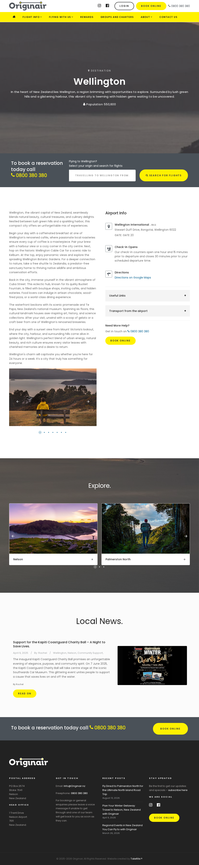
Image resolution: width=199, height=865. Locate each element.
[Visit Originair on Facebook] (107, 6)
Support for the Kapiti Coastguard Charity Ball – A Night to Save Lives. (59, 644)
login (124, 6)
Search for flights (165, 175)
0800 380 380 (31, 175)
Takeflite (135, 858)
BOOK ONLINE (170, 728)
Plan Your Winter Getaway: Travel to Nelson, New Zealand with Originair (121, 810)
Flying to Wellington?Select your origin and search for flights (95, 163)
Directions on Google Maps (133, 277)
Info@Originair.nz (74, 786)
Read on (24, 693)
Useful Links (117, 295)
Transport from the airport (128, 311)
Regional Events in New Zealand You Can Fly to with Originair (122, 827)
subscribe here (178, 790)
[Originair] (38, 6)
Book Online (151, 6)
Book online (164, 817)
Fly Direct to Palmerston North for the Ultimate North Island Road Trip (122, 790)
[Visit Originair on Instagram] (99, 6)
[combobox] (102, 175)
